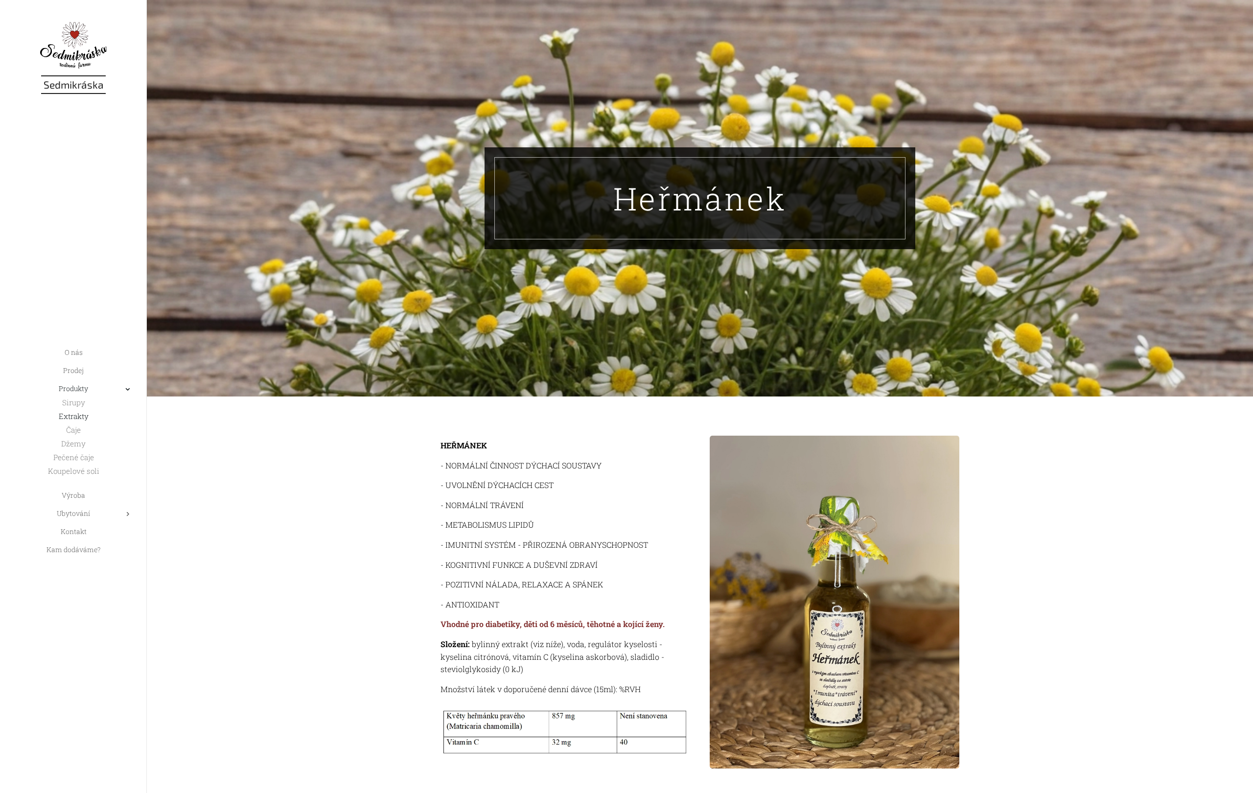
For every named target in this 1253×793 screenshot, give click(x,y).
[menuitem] (73, 352)
